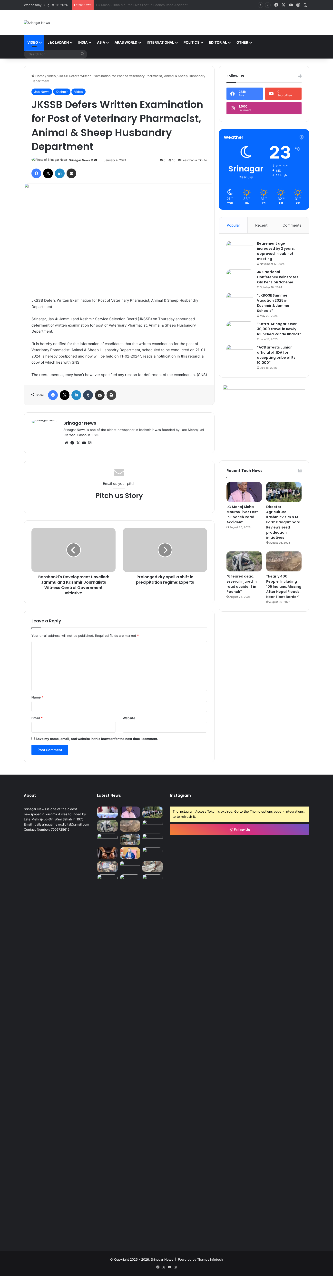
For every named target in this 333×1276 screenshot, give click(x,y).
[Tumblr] (88, 395)
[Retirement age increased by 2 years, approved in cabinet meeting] (239, 250)
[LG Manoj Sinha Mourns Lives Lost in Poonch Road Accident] (244, 492)
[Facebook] (36, 173)
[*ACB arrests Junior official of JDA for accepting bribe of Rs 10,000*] (239, 354)
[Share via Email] (71, 173)
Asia (101, 42)
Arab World (126, 42)
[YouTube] (84, 443)
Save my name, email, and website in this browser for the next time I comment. (97, 739)
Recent (261, 225)
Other (242, 42)
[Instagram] (90, 443)
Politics (191, 42)
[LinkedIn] (60, 173)
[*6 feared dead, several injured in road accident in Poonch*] (244, 561)
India (83, 42)
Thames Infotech (210, 1259)
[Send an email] (95, 160)
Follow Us (241, 829)
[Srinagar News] (37, 22)
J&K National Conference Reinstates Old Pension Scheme (277, 277)
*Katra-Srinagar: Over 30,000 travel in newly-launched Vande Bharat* (279, 329)
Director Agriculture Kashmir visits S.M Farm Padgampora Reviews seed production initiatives (167, 5)
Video (32, 42)
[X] (48, 173)
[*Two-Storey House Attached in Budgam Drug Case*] (107, 867)
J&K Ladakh (58, 42)
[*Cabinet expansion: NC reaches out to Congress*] (152, 839)
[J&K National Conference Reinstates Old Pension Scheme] (239, 278)
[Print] (111, 395)
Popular (233, 225)
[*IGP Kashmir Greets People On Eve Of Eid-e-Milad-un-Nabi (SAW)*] (130, 867)
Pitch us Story (119, 495)
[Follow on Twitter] (92, 160)
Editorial (218, 42)
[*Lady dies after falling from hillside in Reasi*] (152, 867)
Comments (292, 225)
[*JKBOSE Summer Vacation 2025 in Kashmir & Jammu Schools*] (239, 302)
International (160, 42)
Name (37, 697)
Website (129, 718)
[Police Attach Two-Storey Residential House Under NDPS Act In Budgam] (130, 839)
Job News (41, 92)
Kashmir (62, 92)
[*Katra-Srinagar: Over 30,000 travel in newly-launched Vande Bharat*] (239, 330)
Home (39, 76)
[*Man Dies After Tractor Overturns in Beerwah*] (107, 839)
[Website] (66, 443)
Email (37, 718)
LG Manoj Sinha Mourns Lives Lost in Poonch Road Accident (242, 514)
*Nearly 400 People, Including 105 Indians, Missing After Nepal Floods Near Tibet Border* (283, 586)
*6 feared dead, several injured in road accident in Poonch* (241, 584)
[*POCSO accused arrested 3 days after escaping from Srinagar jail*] (107, 853)
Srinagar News (79, 160)
